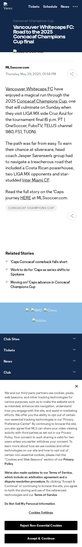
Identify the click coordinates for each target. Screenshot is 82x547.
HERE (25, 197)
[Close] (77, 386)
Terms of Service (60, 472)
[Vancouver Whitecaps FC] (8, 6)
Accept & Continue (40, 538)
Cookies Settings (41, 512)
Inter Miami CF (35, 179)
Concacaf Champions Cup (42, 101)
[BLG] (39, 320)
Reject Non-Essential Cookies (41, 525)
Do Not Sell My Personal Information (30, 503)
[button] (75, 6)
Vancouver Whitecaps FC (29, 88)
